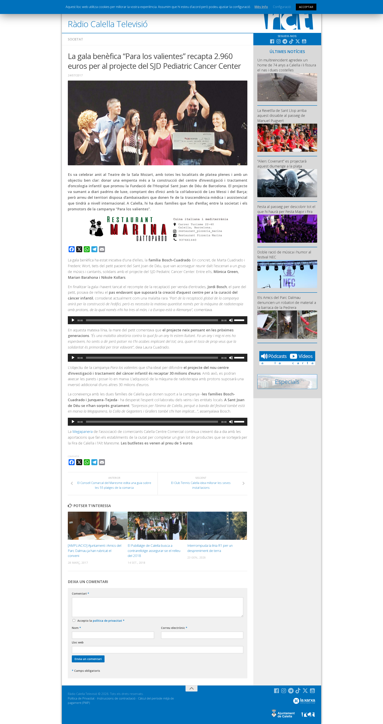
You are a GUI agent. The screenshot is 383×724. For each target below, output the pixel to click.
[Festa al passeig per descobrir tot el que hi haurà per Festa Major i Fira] (287, 229)
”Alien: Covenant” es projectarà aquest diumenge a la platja (281, 163)
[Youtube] (304, 41)
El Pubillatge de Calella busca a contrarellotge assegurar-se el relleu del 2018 (154, 550)
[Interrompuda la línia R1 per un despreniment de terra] (217, 526)
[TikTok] (291, 41)
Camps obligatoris (86, 671)
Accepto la (100, 621)
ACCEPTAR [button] (306, 7)
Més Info (261, 7)
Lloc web (78, 642)
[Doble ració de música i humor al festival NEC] (287, 274)
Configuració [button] (282, 7)
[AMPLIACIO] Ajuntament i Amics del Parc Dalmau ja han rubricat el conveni (94, 550)
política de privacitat (108, 621)
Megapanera (83, 431)
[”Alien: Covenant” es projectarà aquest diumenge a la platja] (287, 183)
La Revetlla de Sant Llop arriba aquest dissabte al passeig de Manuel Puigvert (281, 115)
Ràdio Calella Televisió (108, 24)
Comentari (80, 593)
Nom (76, 628)
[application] (157, 320)
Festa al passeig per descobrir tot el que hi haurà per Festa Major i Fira (286, 209)
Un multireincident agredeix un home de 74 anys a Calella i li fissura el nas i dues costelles (286, 65)
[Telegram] (284, 41)
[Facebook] (272, 41)
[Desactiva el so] (231, 320)
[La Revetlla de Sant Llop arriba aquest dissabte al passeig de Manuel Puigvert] (287, 138)
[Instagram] (278, 41)
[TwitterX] (297, 41)
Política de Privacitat (81, 698)
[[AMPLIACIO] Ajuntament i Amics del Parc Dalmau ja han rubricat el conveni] (97, 526)
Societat (75, 39)
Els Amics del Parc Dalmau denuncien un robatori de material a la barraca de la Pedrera (286, 302)
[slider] (239, 319)
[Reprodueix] (73, 320)
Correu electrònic (174, 628)
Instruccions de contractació (116, 698)
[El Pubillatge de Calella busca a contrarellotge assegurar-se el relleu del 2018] (157, 526)
